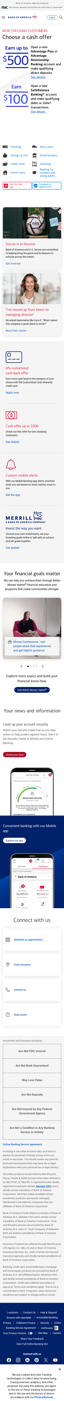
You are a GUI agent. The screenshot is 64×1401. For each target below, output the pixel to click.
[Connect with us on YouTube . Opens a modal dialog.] (55, 1360)
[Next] (43, 666)
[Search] (61, 17)
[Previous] (21, 666)
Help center (20, 1014)
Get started (12, 547)
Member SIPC (43, 1186)
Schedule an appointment (28, 939)
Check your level (16, 755)
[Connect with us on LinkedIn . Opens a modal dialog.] (27, 1360)
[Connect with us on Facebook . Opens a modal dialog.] (9, 1360)
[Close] (60, 1369)
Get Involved (13, 263)
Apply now (12, 392)
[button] (3, 17)
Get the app (13, 495)
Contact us (20, 989)
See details (38, 77)
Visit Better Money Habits (32, 689)
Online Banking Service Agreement (22, 1144)
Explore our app (15, 840)
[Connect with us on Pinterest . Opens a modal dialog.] (36, 1360)
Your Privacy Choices (14, 1333)
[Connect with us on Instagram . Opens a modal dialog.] (18, 1360)
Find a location (22, 964)
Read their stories (16, 330)
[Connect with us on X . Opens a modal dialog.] (46, 1360)
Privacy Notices (43, 1397)
